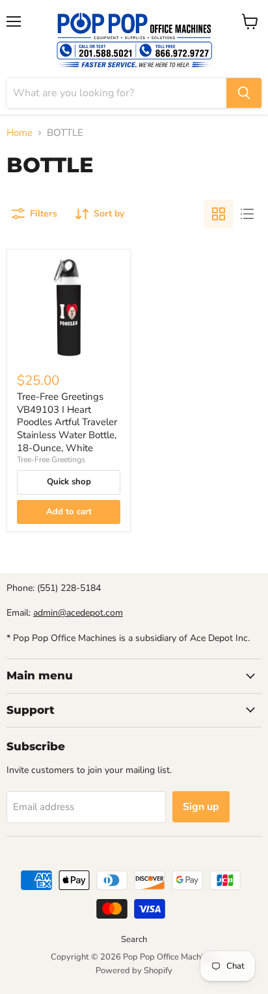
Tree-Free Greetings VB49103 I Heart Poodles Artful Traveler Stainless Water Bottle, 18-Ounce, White (67, 422)
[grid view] (218, 214)
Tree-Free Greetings (51, 459)
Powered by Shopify (134, 970)
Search (134, 939)
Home (20, 132)
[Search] (243, 93)
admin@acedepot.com (78, 613)
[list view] (247, 214)
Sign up (201, 807)
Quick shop (69, 482)
